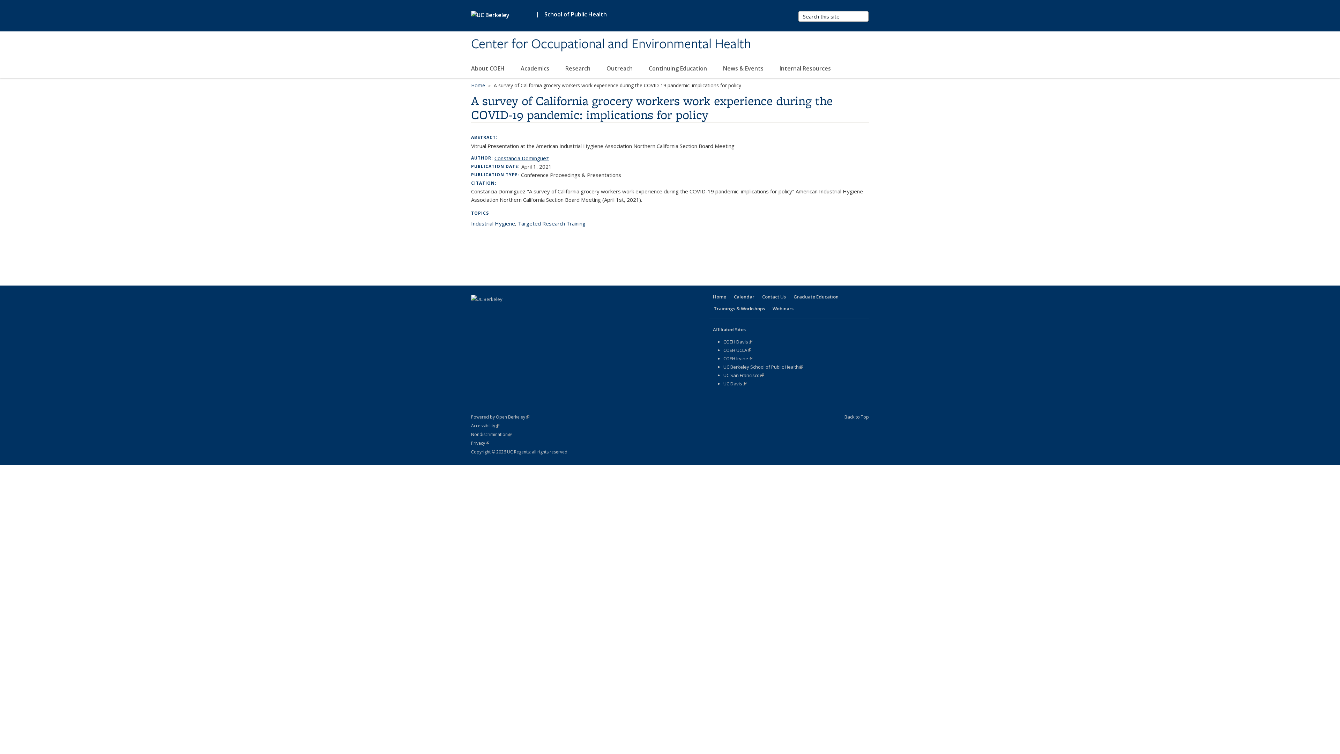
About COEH (488, 68)
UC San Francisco (743, 375)
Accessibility (485, 426)
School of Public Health (575, 14)
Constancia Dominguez (521, 158)
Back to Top (856, 417)
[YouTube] (518, 311)
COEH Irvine (737, 358)
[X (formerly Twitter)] (491, 311)
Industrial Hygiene (493, 223)
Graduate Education (816, 297)
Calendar (744, 297)
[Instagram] (532, 311)
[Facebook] (477, 311)
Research (578, 68)
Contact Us (774, 297)
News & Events (744, 68)
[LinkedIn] (504, 311)
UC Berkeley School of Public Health (763, 367)
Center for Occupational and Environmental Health (611, 44)
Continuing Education (678, 68)
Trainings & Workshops (739, 308)
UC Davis (734, 383)
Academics (536, 68)
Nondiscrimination (491, 434)
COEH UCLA (737, 350)
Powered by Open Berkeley (500, 417)
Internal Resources (806, 68)
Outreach (620, 68)
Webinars (783, 308)
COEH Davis (737, 342)
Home (478, 85)
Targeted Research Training (552, 223)
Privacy (480, 443)
